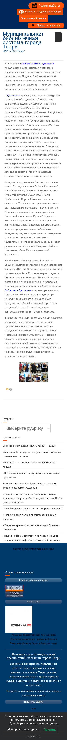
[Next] (40, 372)
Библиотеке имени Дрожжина (36, 63)
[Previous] (27, 372)
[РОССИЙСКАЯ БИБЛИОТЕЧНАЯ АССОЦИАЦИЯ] (43, 565)
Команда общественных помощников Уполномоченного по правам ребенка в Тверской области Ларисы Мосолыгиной (33, 639)
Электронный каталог (33, 18)
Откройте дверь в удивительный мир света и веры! (33, 508)
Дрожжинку (13, 95)
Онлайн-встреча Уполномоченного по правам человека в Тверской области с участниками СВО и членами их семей (33, 498)
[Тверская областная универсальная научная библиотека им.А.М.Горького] (32, 565)
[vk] (7, 12)
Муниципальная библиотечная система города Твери (23, 40)
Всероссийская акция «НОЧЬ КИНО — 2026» (29, 445)
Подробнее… (33, 736)
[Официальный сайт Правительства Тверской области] (53, 565)
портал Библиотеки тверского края (33, 548)
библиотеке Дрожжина (18, 290)
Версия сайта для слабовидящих (42, 11)
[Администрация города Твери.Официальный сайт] (10, 565)
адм (33, 708)
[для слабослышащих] (13, 12)
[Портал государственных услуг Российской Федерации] (21, 565)
